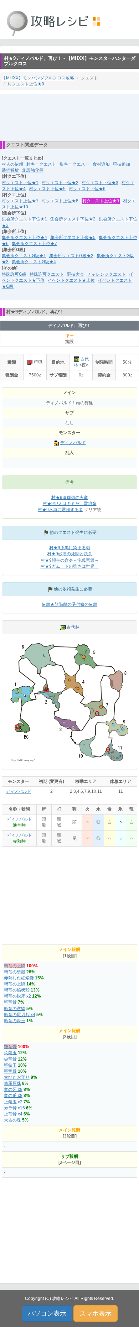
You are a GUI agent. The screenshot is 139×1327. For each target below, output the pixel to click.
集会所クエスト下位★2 (73, 219)
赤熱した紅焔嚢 (19, 977)
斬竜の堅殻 (14, 971)
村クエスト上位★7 (20, 200)
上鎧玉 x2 (13, 1101)
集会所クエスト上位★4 (24, 237)
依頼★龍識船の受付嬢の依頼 (69, 604)
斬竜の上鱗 (14, 965)
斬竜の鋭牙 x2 (17, 996)
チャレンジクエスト (106, 274)
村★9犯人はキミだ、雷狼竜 (70, 503)
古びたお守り (17, 1077)
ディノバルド (73, 442)
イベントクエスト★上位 (71, 280)
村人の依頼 (12, 164)
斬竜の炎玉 (14, 1020)
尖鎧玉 (10, 1052)
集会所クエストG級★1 (24, 255)
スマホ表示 (95, 1313)
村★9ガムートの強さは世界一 (70, 566)
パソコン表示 (47, 1313)
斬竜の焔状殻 (17, 990)
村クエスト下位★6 (87, 188)
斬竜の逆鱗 (14, 1008)
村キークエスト (41, 164)
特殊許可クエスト (47, 274)
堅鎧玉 (10, 1065)
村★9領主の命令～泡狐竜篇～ (70, 560)
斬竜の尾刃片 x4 (19, 1014)
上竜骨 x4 (13, 1114)
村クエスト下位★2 (60, 182)
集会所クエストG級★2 (71, 255)
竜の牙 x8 (13, 1089)
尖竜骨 (10, 1059)
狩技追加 (121, 164)
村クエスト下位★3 (100, 182)
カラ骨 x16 (14, 1107)
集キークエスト (74, 164)
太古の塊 (12, 1120)
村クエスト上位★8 (60, 200)
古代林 (73, 627)
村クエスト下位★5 (47, 188)
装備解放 (10, 170)
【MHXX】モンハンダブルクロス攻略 (38, 78)
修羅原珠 (12, 1083)
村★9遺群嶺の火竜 (69, 497)
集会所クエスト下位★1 (24, 219)
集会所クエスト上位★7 (34, 243)
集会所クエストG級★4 (34, 261)
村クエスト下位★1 (20, 182)
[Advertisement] (69, 117)
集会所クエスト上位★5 (73, 237)
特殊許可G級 (14, 274)
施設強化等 (32, 170)
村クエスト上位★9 (25, 84)
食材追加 (101, 164)
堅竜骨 (10, 1002)
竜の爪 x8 (13, 1095)
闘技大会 (75, 274)
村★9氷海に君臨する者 (60, 509)
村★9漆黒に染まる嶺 (69, 547)
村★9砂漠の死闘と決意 (69, 553)
